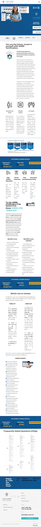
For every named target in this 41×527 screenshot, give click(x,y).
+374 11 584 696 (26, 507)
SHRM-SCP (11, 210)
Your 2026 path (14, 38)
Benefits (21, 37)
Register (27, 37)
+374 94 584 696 (26, 509)
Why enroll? (8, 38)
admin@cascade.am (27, 514)
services (23, 495)
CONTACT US (30, 518)
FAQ (33, 37)
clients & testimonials (8, 507)
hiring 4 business (25, 500)
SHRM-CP (16, 208)
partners (5, 504)
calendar (23, 498)
